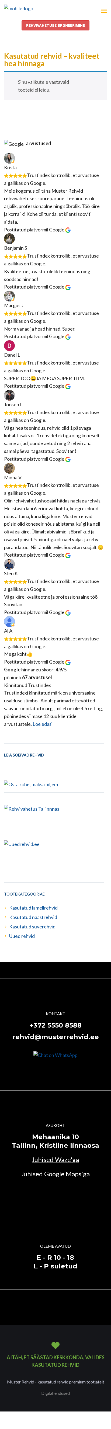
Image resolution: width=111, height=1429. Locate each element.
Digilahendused (55, 1393)
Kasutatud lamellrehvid (33, 908)
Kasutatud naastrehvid (33, 917)
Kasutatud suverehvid (32, 926)
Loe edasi (43, 724)
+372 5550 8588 (56, 1025)
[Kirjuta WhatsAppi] (55, 1054)
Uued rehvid (22, 936)
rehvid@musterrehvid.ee (55, 1037)
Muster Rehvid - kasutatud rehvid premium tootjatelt (55, 1381)
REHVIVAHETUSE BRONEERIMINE (55, 25)
